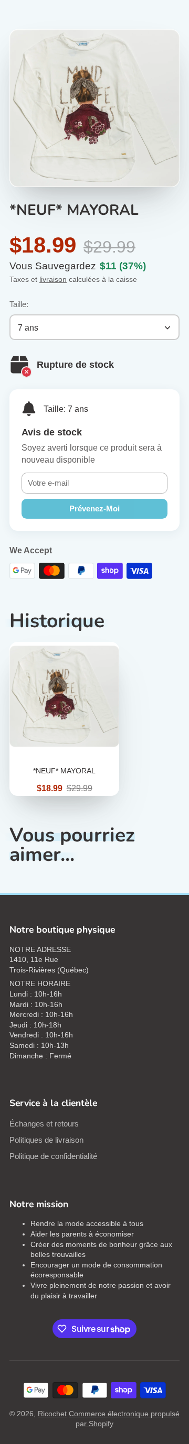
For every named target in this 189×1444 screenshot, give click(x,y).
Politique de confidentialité (53, 1156)
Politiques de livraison (46, 1139)
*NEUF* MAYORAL (64, 719)
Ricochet (52, 1413)
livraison (53, 279)
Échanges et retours (44, 1123)
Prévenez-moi (94, 508)
